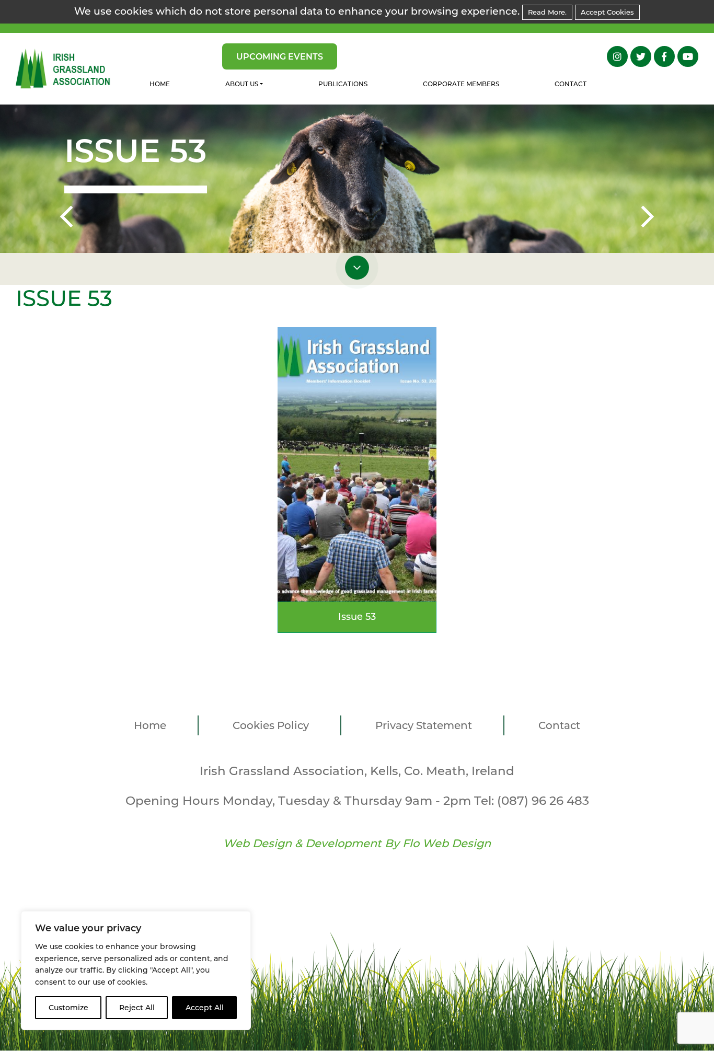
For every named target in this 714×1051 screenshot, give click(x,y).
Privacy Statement (423, 725)
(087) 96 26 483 (543, 800)
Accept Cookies (607, 12)
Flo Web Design (446, 843)
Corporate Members (461, 84)
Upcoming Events (279, 57)
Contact (570, 84)
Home (159, 84)
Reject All (137, 1007)
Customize (68, 1007)
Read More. (547, 12)
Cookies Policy (271, 725)
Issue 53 (357, 616)
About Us (241, 84)
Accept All (205, 1007)
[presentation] (66, 218)
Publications (342, 84)
